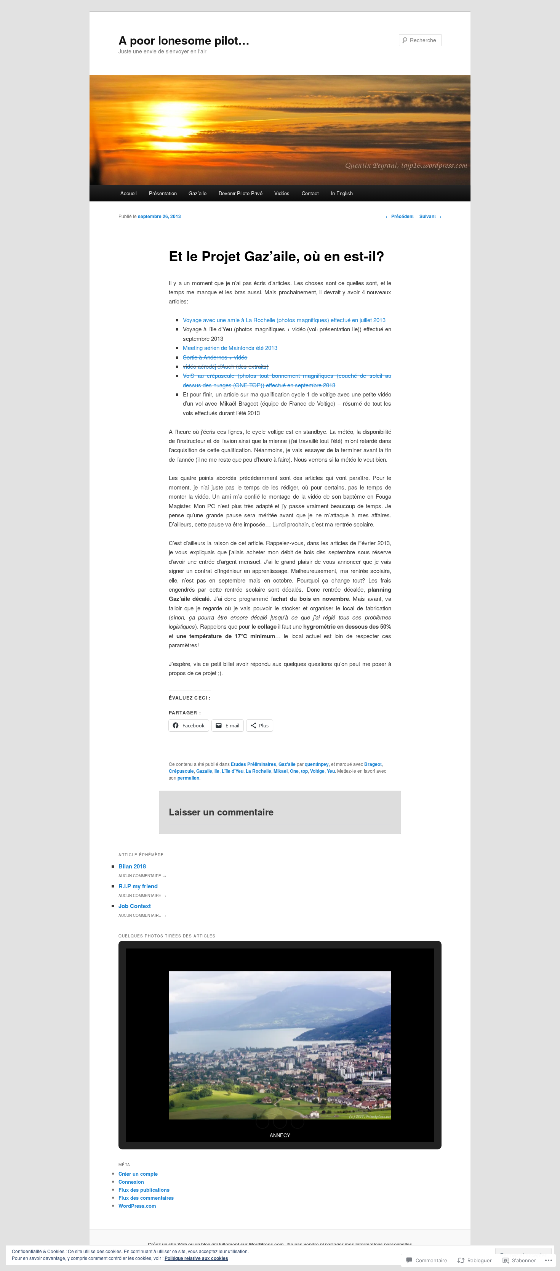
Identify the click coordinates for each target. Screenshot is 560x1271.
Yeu (331, 770)
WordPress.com (137, 1205)
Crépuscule (181, 770)
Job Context (134, 906)
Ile (216, 770)
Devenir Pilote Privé (240, 193)
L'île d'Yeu (232, 770)
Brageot (373, 764)
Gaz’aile (197, 193)
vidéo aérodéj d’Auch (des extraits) (226, 366)
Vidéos (282, 193)
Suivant (430, 216)
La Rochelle (258, 770)
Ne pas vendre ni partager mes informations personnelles (349, 1244)
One (294, 770)
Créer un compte (138, 1173)
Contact (310, 193)
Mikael (281, 770)
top (304, 770)
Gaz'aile (287, 764)
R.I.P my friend (138, 886)
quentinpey (317, 764)
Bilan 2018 (132, 866)
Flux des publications (144, 1189)
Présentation (163, 193)
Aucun (142, 875)
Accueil (128, 193)
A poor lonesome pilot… (184, 40)
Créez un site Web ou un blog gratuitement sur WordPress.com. (216, 1244)
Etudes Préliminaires (253, 764)
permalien (188, 777)
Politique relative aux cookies (196, 1258)
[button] (262, 1122)
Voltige (317, 770)
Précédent (400, 216)
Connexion (131, 1181)
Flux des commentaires (146, 1197)
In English (342, 193)
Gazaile (204, 770)
